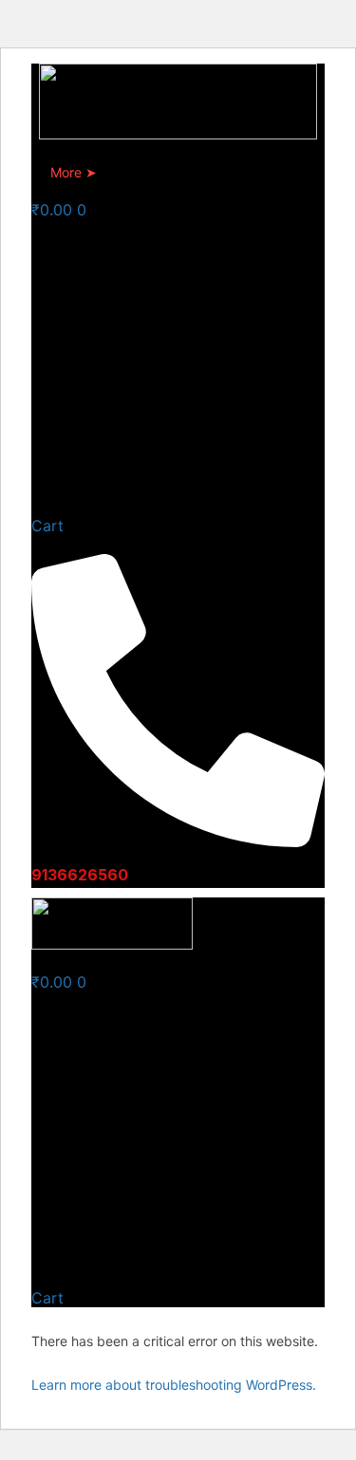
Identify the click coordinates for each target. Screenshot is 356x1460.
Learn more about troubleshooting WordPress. (173, 1385)
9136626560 (79, 874)
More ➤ (73, 172)
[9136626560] (178, 839)
